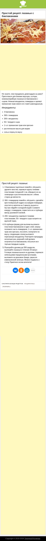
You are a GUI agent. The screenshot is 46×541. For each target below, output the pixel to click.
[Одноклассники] (21, 270)
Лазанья (6, 286)
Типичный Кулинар (32, 538)
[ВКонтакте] (15, 270)
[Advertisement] (23, 67)
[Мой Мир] (27, 270)
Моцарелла (29, 283)
